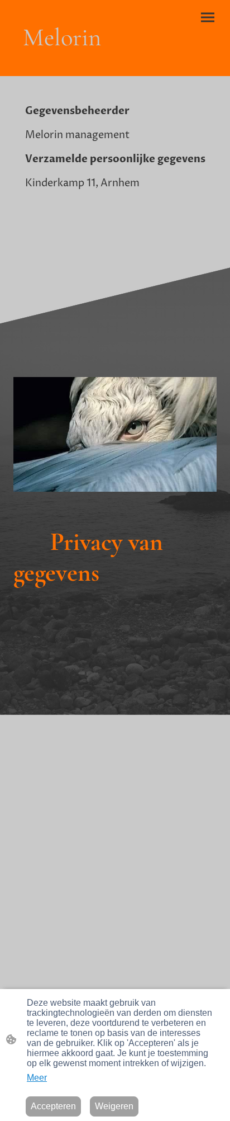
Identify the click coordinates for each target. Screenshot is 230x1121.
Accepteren (53, 1106)
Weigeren (114, 1106)
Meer (37, 1077)
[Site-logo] (62, 62)
